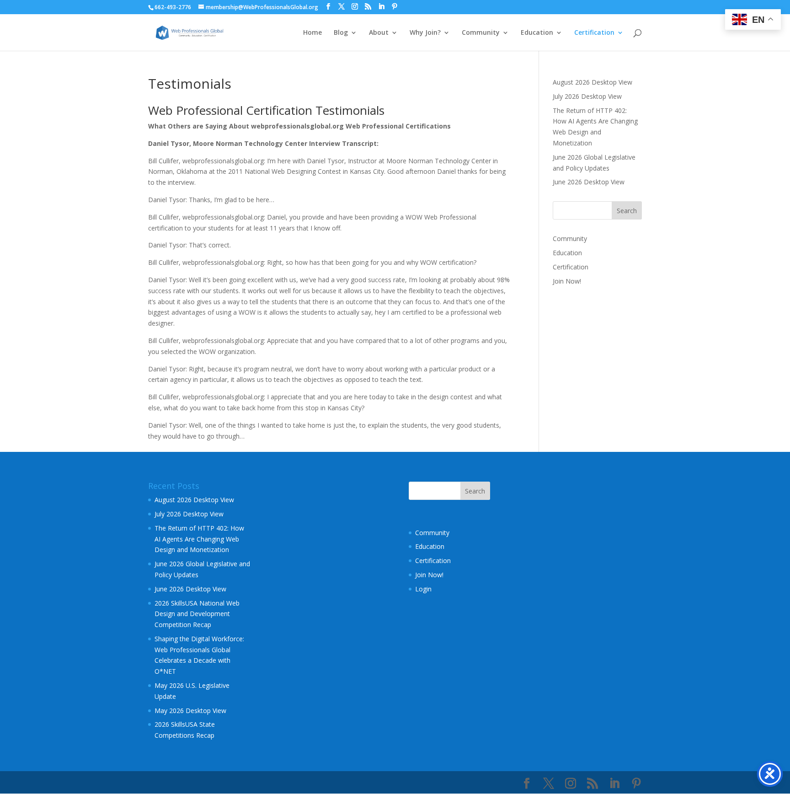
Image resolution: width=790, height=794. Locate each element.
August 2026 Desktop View (592, 82)
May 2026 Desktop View (190, 710)
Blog (341, 33)
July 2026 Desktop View (587, 96)
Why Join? (425, 33)
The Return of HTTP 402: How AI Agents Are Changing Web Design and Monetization (199, 539)
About (379, 33)
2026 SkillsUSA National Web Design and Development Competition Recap (197, 614)
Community (481, 33)
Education (537, 33)
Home (312, 33)
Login (423, 589)
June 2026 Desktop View (589, 181)
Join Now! (567, 281)
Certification (594, 33)
